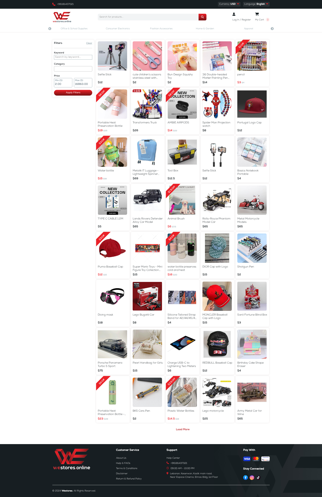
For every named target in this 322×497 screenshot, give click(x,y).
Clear (89, 43)
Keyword (59, 53)
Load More (183, 429)
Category (59, 64)
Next (272, 28)
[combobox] (73, 68)
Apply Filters (73, 93)
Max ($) (79, 81)
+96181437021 (65, 4)
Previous (49, 28)
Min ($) (59, 81)
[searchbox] (56, 68)
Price (57, 76)
